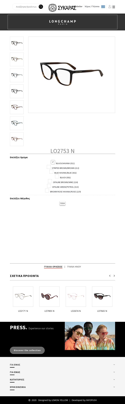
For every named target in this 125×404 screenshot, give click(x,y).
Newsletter (77, 6)
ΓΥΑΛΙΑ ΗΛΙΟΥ (74, 266)
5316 (62, 203)
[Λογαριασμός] (109, 6)
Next (114, 275)
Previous (109, 275)
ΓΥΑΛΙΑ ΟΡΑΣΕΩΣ (53, 266)
